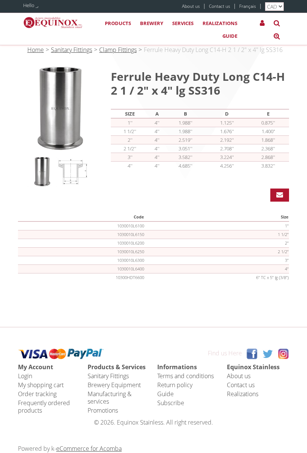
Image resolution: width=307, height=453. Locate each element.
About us (191, 6)
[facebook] (252, 353)
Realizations (220, 23)
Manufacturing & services (109, 397)
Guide (229, 36)
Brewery (151, 23)
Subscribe (170, 403)
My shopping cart (41, 385)
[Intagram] (283, 353)
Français (247, 6)
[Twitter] (267, 353)
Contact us (219, 6)
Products (118, 23)
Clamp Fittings (118, 50)
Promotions (103, 410)
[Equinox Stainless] (53, 22)
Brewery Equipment (114, 385)
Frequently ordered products (44, 406)
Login (25, 376)
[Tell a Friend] (279, 195)
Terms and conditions (185, 376)
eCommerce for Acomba (89, 448)
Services (183, 23)
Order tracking (37, 394)
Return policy (174, 385)
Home (35, 50)
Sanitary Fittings (71, 50)
